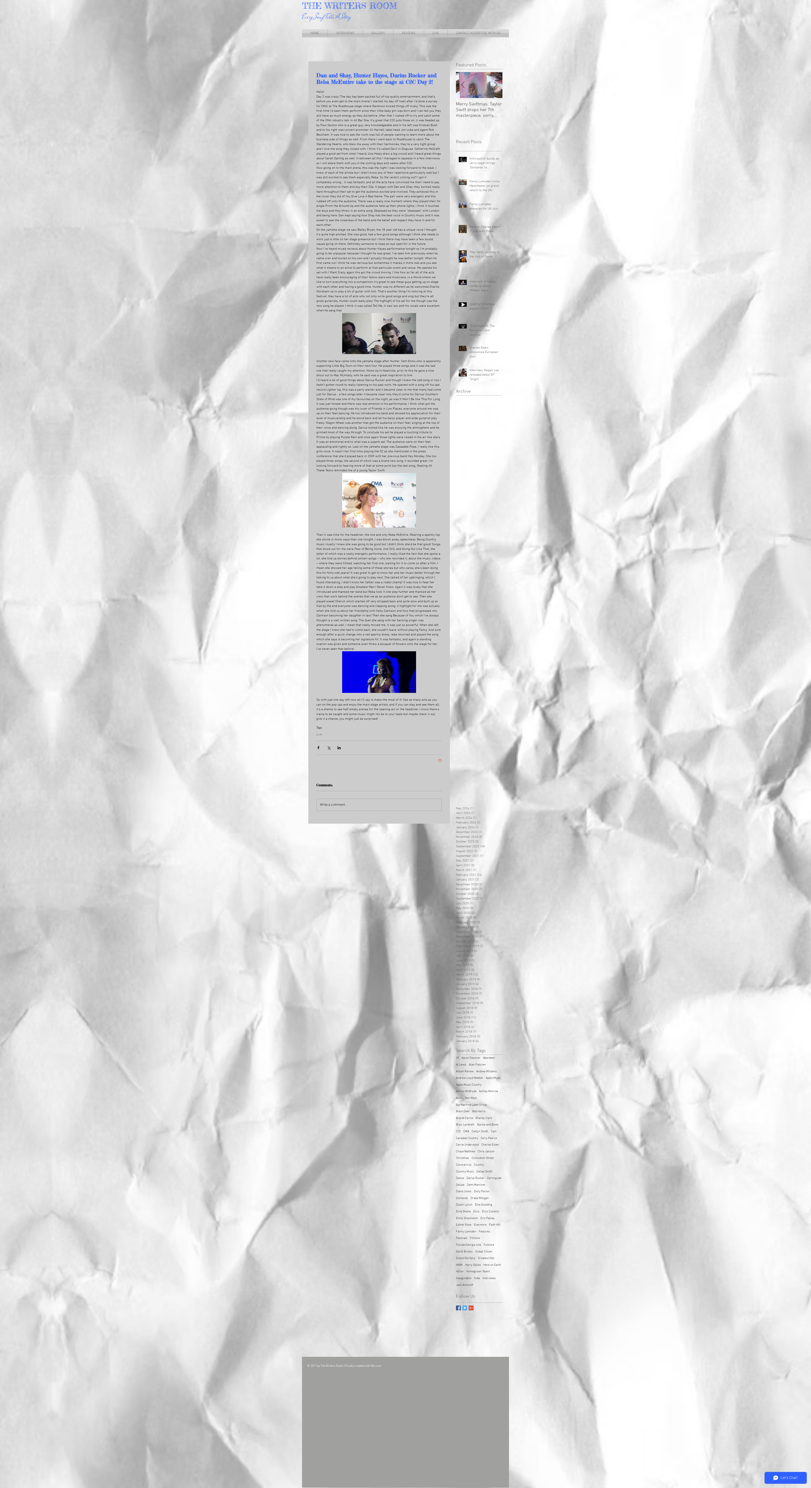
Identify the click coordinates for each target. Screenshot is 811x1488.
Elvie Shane (463, 1211)
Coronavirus (463, 1165)
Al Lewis (461, 1065)
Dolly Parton (482, 1191)
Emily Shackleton (467, 1218)
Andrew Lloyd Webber (469, 1078)
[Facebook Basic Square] (458, 1307)
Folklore (489, 1245)
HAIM (459, 1265)
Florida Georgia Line (468, 1245)
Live (319, 734)
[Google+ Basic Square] (471, 1307)
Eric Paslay (487, 1218)
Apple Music (493, 1078)
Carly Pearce (489, 1138)
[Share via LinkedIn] (339, 748)
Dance (460, 1178)
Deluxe (460, 1185)
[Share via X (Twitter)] (329, 748)
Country (479, 1165)
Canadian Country (467, 1138)
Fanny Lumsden (466, 1231)
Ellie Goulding (483, 1205)
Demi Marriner (476, 1185)
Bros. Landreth (465, 1125)
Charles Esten (490, 1145)
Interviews (489, 1278)
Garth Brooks (464, 1252)
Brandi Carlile (464, 1118)
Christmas (462, 1158)
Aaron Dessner (470, 1058)
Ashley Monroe (488, 1091)
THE (313, 6)
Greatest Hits (486, 1258)
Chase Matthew (465, 1151)
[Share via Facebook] (318, 748)
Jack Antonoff (464, 1285)
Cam (494, 1131)
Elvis (476, 1211)
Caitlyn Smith (480, 1131)
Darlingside (494, 1178)
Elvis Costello (490, 1211)
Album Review (465, 1071)
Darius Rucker (475, 1178)
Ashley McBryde (466, 1091)
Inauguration (464, 1278)
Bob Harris (479, 1111)
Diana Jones (463, 1191)
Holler (460, 1271)
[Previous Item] (463, 85)
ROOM (383, 6)
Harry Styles (473, 1265)
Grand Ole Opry (465, 1258)
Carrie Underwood (467, 1145)
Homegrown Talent (478, 1271)
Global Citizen (483, 1252)
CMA (466, 1131)
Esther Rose (463, 1225)
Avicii (459, 1098)
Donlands (462, 1198)
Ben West (471, 1098)
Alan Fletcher (477, 1065)
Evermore (480, 1225)
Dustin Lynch (464, 1205)
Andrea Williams (486, 1071)
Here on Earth (492, 1265)
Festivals (461, 1238)
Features (484, 1231)
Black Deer (463, 1111)
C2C (458, 1131)
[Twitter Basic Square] (464, 1307)
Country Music (465, 1171)
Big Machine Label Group (471, 1105)
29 (457, 1058)
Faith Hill (494, 1225)
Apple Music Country (469, 1085)
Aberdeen (489, 1058)
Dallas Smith (484, 1171)
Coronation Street (483, 1158)
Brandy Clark (484, 1118)
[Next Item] (496, 85)
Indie (477, 1278)
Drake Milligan (480, 1198)
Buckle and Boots (487, 1125)
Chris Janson (486, 1151)
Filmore (475, 1238)
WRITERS (347, 6)
